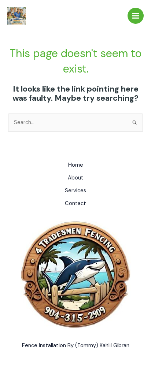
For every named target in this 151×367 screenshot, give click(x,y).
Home (75, 165)
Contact (75, 203)
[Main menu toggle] (136, 16)
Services (75, 190)
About (76, 177)
